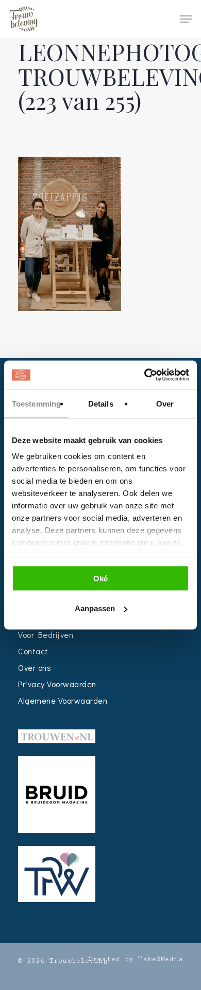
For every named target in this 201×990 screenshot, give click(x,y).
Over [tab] (165, 403)
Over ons (34, 667)
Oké (100, 578)
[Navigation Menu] (186, 19)
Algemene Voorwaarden (62, 700)
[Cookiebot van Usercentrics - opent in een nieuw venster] (144, 375)
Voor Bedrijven (45, 634)
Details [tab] (100, 403)
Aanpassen (95, 608)
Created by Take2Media (135, 959)
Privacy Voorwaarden (57, 684)
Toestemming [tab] (36, 403)
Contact (33, 651)
